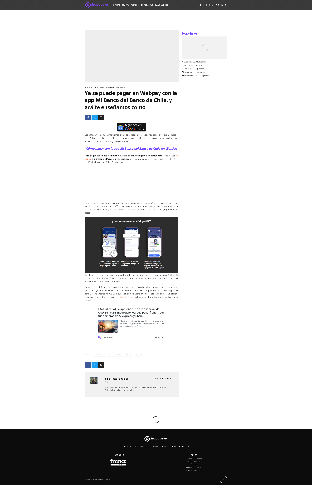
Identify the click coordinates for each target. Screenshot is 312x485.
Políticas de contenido (194, 470)
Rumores (135, 5)
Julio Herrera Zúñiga (91, 87)
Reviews (125, 5)
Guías (157, 5)
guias (119, 355)
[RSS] (218, 5)
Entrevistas (147, 5)
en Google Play (124, 297)
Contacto (194, 464)
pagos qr (138, 355)
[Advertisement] (156, 22)
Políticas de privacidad (194, 467)
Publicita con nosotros (194, 461)
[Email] (101, 117)
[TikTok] (212, 5)
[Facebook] (200, 5)
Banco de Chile (99, 355)
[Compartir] (88, 117)
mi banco (128, 355)
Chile (110, 355)
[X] (203, 5)
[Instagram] (206, 5)
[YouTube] (209, 5)
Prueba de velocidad (194, 458)
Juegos (164, 5)
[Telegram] (215, 5)
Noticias (116, 5)
